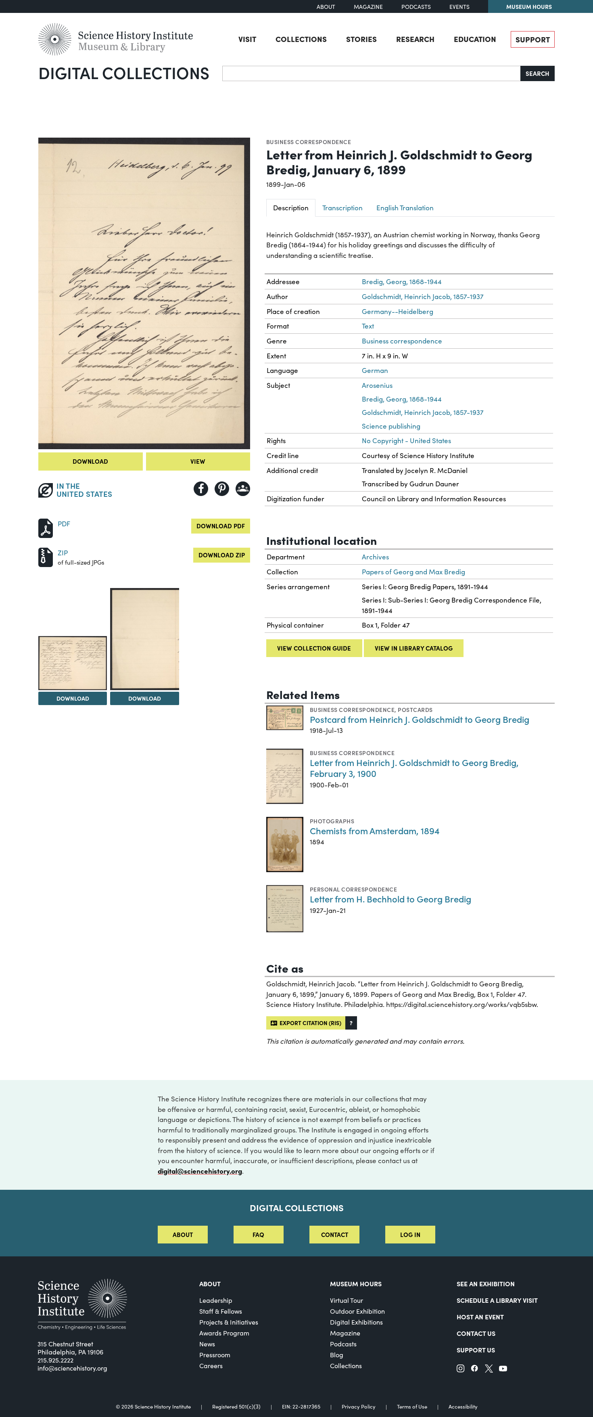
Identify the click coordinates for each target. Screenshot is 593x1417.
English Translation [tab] (405, 207)
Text (368, 326)
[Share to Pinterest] (222, 488)
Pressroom (214, 1354)
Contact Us (476, 1333)
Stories (361, 38)
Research (415, 38)
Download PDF (220, 525)
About (326, 6)
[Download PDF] (45, 527)
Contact (334, 1234)
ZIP (63, 552)
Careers (211, 1365)
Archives (375, 556)
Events (459, 6)
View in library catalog (414, 648)
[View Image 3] (144, 639)
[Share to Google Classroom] (243, 488)
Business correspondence (308, 142)
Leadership (215, 1300)
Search (537, 73)
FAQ (258, 1234)
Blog (336, 1354)
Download (90, 461)
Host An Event (480, 1316)
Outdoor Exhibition (357, 1311)
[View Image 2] (72, 663)
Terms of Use (412, 1406)
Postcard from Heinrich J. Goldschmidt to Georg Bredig (419, 719)
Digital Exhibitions (356, 1322)
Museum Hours (529, 6)
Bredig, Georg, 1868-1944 (402, 281)
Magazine (368, 6)
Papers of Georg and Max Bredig (413, 571)
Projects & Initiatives (228, 1322)
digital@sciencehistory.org (200, 1171)
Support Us (476, 1349)
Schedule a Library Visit (497, 1300)
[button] (351, 1023)
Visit (247, 38)
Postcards (415, 709)
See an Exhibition (486, 1283)
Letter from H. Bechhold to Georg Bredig (390, 898)
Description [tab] (291, 207)
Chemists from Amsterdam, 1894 (375, 830)
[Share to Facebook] (201, 488)
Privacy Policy (359, 1406)
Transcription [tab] (342, 207)
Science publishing (391, 426)
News (207, 1344)
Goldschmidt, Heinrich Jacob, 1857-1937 (423, 296)
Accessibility (463, 1406)
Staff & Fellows (220, 1311)
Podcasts (416, 6)
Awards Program (224, 1333)
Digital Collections (123, 72)
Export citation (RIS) (309, 1023)
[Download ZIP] (45, 556)
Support (533, 39)
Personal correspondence (353, 889)
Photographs (332, 821)
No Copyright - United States (406, 440)
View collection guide (314, 648)
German (375, 370)
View (197, 461)
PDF (64, 523)
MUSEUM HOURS (356, 1283)
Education (475, 38)
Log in (410, 1234)
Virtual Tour (346, 1300)
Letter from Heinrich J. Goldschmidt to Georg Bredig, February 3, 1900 (414, 768)
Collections (301, 38)
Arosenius (377, 385)
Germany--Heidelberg (397, 311)
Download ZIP (221, 554)
